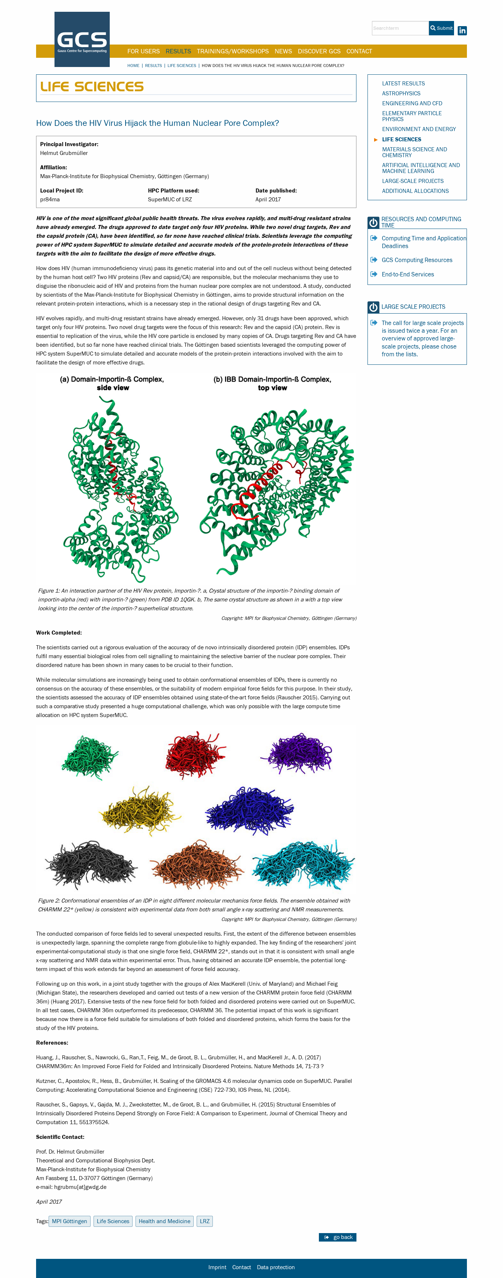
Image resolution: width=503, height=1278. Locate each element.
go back (343, 1237)
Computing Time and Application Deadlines (424, 242)
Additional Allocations (415, 191)
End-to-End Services (408, 274)
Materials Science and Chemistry (414, 152)
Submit (444, 28)
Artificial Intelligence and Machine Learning (421, 168)
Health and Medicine (164, 1221)
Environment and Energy (419, 129)
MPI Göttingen (69, 1221)
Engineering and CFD (412, 103)
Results (178, 51)
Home (133, 65)
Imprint (217, 1267)
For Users (143, 51)
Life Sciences (182, 65)
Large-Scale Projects (413, 181)
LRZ (205, 1221)
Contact (359, 51)
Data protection (276, 1267)
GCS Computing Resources (417, 260)
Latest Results (403, 83)
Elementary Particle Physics (412, 116)
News (283, 51)
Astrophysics (401, 93)
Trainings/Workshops (233, 51)
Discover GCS (319, 51)
